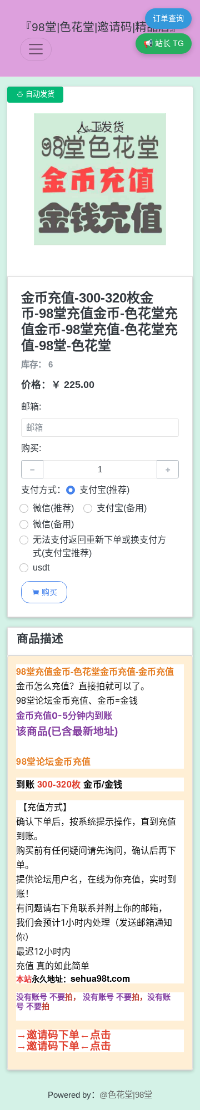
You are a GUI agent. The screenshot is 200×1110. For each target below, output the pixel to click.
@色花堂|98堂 (125, 1094)
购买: (31, 448)
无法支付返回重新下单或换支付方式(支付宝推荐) (99, 546)
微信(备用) (53, 524)
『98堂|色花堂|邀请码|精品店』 (101, 27)
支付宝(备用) (122, 508)
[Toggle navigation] (36, 49)
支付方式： (43, 490)
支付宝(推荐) (104, 490)
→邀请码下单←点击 (63, 1035)
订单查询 (168, 18)
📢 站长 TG (163, 43)
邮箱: (31, 406)
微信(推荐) (53, 508)
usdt (41, 567)
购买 (44, 592)
